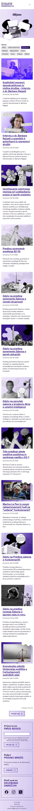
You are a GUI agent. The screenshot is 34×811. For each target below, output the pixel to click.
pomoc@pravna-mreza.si (17, 808)
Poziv (13, 54)
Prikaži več (15, 714)
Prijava (20, 54)
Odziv (23, 51)
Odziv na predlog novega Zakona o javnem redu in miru (14, 611)
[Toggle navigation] (30, 4)
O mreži (17, 802)
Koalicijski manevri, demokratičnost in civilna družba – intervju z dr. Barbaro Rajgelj (16, 87)
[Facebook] (6, 792)
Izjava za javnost (13, 47)
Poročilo (5, 54)
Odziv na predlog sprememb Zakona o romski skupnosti (14, 298)
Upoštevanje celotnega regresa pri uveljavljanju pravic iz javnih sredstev (17, 191)
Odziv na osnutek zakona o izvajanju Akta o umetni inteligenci (16, 404)
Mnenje (4, 51)
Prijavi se (10, 745)
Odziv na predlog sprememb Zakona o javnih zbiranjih (14, 351)
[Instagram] (13, 792)
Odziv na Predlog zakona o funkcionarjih (17, 558)
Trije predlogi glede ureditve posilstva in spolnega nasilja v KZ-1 (16, 454)
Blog (3, 47)
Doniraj (9, 770)
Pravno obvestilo (16, 806)
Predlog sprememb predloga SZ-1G (14, 250)
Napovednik (14, 51)
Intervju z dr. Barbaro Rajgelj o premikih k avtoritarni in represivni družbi (16, 140)
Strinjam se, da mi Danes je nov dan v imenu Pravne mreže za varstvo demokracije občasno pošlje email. (18, 739)
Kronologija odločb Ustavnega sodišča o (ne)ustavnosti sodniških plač (15, 670)
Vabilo (27, 54)
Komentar (25, 47)
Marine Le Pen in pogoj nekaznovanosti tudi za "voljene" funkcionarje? (16, 507)
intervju (5, 101)
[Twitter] (20, 792)
